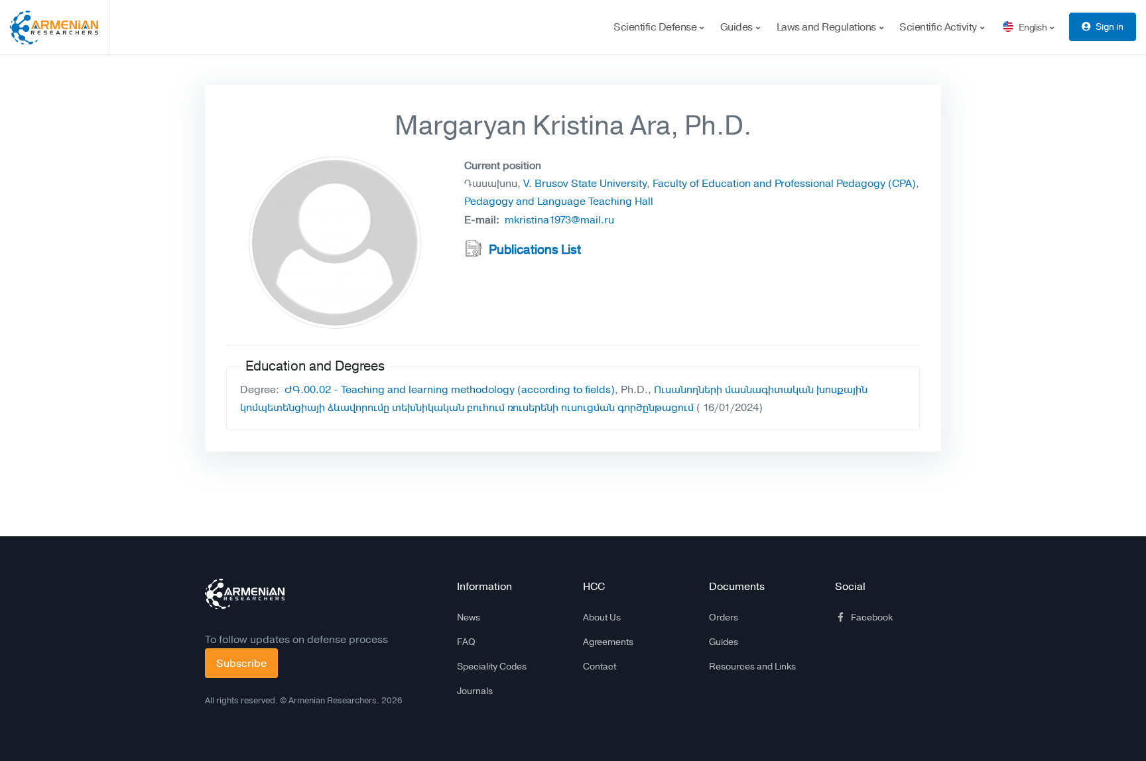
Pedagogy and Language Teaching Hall (558, 201)
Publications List (535, 250)
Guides (737, 27)
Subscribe (241, 663)
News (468, 617)
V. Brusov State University (585, 183)
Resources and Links (752, 666)
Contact (599, 666)
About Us (602, 617)
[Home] (59, 27)
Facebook (872, 617)
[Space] (245, 594)
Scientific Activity (939, 27)
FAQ (466, 641)
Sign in (1109, 26)
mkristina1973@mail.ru (559, 220)
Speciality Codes (492, 666)
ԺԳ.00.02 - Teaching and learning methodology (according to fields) (450, 389)
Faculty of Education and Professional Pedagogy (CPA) (784, 183)
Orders (723, 617)
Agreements (608, 641)
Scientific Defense (656, 27)
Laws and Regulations (828, 27)
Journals (475, 690)
